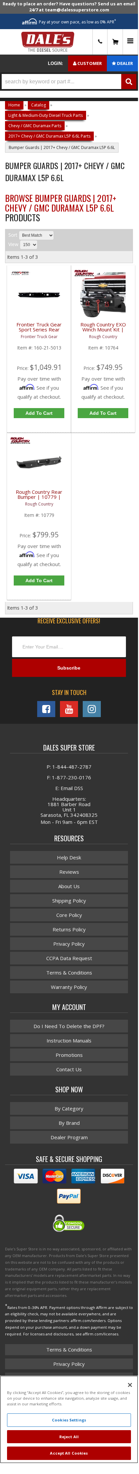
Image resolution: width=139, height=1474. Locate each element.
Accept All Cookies (69, 1453)
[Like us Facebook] (46, 709)
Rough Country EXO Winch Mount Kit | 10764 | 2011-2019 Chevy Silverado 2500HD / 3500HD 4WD (103, 331)
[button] (69, 81)
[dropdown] (130, 42)
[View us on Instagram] (92, 709)
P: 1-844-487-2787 (69, 766)
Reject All (69, 1436)
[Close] (130, 1385)
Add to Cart (39, 413)
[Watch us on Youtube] (69, 709)
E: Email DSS (69, 788)
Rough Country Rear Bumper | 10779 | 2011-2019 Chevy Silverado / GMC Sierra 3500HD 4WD (39, 498)
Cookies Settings (69, 1419)
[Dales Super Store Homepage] (47, 42)
